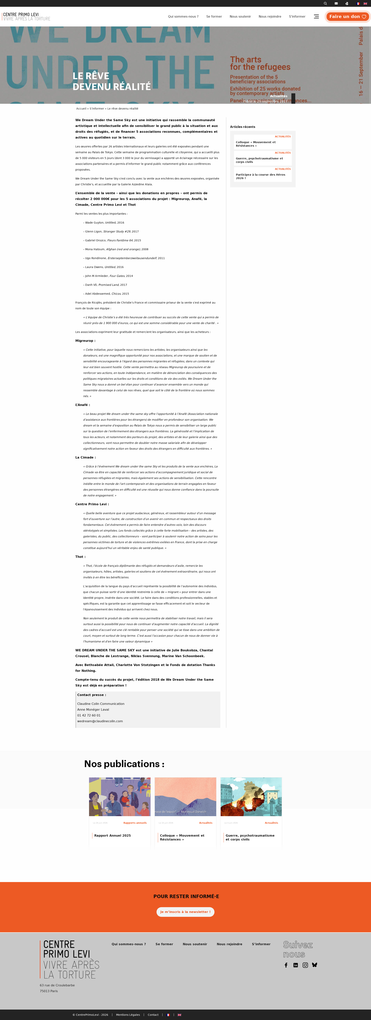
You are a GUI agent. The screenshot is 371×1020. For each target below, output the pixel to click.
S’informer (297, 16)
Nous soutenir (240, 16)
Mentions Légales (128, 1014)
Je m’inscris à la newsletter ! (185, 912)
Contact (153, 1014)
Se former (214, 16)
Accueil (81, 108)
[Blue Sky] (314, 965)
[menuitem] (358, 3)
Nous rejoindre (270, 16)
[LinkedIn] (296, 965)
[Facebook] (286, 965)
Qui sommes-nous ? (183, 16)
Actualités (279, 96)
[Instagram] (305, 965)
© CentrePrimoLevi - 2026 (90, 1014)
